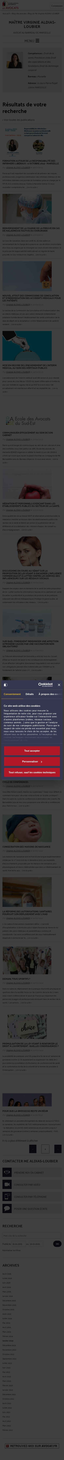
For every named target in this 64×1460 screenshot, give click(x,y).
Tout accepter (32, 750)
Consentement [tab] (12, 694)
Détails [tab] (30, 694)
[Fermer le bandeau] (59, 685)
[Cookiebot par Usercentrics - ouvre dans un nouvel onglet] (39, 685)
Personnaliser (30, 761)
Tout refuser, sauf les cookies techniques (32, 772)
